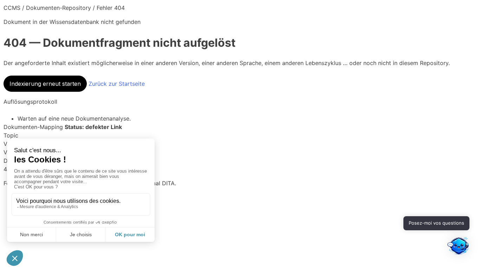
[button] (458, 247)
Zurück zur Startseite (117, 83)
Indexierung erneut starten (45, 83)
